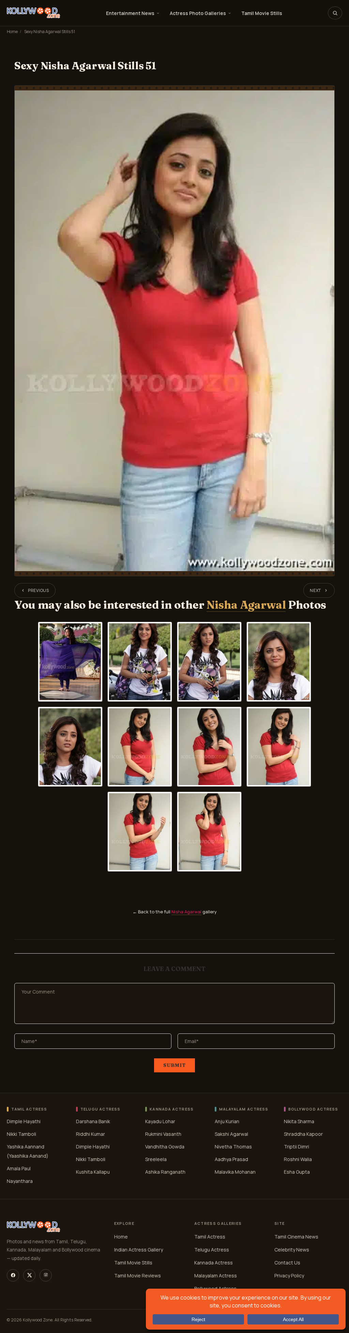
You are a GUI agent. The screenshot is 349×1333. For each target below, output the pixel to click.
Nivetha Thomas (233, 1146)
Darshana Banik (93, 1121)
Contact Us (287, 1262)
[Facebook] (13, 1275)
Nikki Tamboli (21, 1134)
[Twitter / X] (29, 1275)
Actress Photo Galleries (198, 13)
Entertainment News (130, 13)
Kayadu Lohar (160, 1121)
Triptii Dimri (296, 1146)
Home (12, 31)
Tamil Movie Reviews (137, 1275)
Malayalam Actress (215, 1275)
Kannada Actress (213, 1262)
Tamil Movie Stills (261, 13)
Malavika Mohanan (235, 1172)
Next (315, 590)
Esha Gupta (297, 1172)
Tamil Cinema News (296, 1236)
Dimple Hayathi (24, 1121)
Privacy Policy (289, 1275)
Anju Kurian (227, 1121)
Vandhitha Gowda (164, 1146)
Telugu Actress (211, 1249)
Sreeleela (156, 1159)
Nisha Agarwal (246, 604)
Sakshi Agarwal (231, 1134)
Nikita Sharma (299, 1121)
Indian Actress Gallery (138, 1249)
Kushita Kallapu (93, 1172)
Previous (38, 590)
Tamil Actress (209, 1236)
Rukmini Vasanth (163, 1134)
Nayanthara (20, 1181)
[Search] (335, 12)
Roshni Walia (298, 1159)
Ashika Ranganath (165, 1172)
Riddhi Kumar (90, 1134)
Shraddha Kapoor (303, 1134)
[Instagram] (46, 1275)
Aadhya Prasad (231, 1159)
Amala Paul (19, 1168)
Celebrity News (291, 1249)
